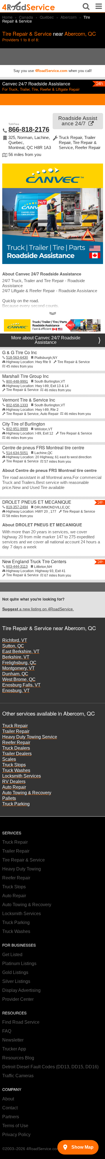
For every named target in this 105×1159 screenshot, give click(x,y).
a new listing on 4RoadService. (38, 609)
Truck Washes (16, 770)
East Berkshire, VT (20, 651)
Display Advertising (21, 990)
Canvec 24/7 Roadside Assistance (36, 83)
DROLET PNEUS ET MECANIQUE (36, 502)
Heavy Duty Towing (21, 869)
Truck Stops (14, 764)
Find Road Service (20, 1022)
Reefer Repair (16, 742)
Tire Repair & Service (23, 860)
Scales (9, 759)
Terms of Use (15, 1125)
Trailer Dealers (17, 753)
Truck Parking (16, 804)
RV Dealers (13, 781)
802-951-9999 (17, 429)
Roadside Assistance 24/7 (77, 120)
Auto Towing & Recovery (26, 792)
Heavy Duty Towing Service (29, 737)
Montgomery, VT (18, 668)
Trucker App (14, 1049)
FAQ (6, 1031)
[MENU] (98, 6)
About (8, 1098)
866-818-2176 (28, 129)
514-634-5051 (17, 453)
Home (7, 17)
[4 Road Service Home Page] (28, 6)
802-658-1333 (17, 405)
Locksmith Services (21, 776)
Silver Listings (16, 981)
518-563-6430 (17, 357)
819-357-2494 (17, 507)
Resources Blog (18, 1057)
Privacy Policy (16, 1134)
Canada (26, 17)
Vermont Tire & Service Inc (28, 400)
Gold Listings (15, 972)
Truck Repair (15, 725)
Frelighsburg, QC (19, 662)
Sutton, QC (13, 646)
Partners (10, 1116)
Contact (10, 1107)
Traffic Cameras (18, 1075)
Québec (47, 17)
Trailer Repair (15, 731)
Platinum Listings (19, 963)
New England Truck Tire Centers (34, 561)
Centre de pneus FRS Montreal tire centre (43, 447)
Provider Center (18, 999)
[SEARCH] (86, 6)
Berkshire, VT (15, 657)
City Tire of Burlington (23, 424)
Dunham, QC (15, 673)
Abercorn (68, 17)
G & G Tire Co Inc (19, 352)
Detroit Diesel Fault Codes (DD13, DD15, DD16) (50, 1066)
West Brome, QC (19, 679)
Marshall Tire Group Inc (25, 376)
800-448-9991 (17, 381)
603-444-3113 (17, 566)
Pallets (9, 798)
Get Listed (12, 954)
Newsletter (13, 1040)
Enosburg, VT (16, 690)
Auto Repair (14, 787)
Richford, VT (14, 640)
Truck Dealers (16, 748)
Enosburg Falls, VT (21, 685)
